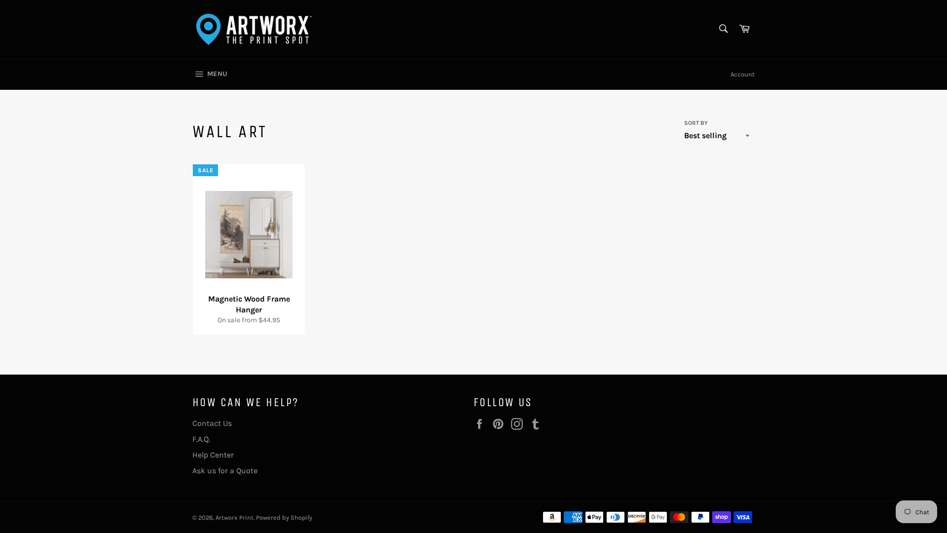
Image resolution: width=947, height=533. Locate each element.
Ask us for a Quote (224, 470)
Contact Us (212, 423)
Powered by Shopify (284, 517)
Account (742, 74)
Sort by (696, 122)
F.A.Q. (201, 439)
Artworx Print (235, 517)
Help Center (213, 454)
